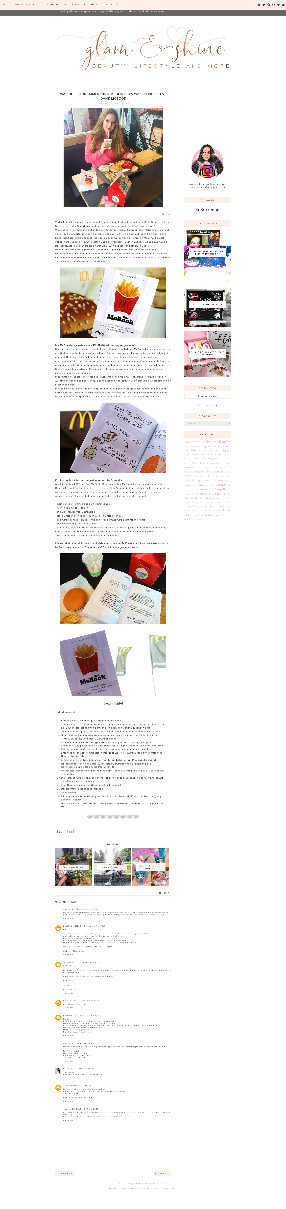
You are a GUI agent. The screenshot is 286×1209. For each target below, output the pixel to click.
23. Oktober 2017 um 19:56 (83, 1069)
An (64, 1086)
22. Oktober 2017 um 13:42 (85, 909)
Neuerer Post (64, 1173)
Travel (219, 506)
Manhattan (223, 484)
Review (199, 498)
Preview (189, 498)
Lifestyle (117, 88)
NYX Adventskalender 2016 (207, 304)
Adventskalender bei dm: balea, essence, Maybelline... (207, 252)
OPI (194, 493)
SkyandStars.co (170, 1188)
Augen (205, 446)
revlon (228, 515)
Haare (227, 467)
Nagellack (223, 489)
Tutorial (227, 506)
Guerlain (219, 467)
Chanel (217, 454)
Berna (66, 1069)
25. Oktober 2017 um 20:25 (85, 1109)
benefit (227, 510)
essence (207, 514)
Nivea (187, 493)
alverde (217, 510)
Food (107, 88)
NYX (211, 489)
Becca (211, 450)
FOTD (195, 462)
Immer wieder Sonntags (208, 471)
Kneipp (198, 476)
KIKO (188, 476)
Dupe (222, 458)
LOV (216, 476)
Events (75, 5)
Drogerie (212, 458)
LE (207, 475)
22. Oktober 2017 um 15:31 (93, 926)
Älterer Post (162, 1173)
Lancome (226, 476)
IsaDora (227, 472)
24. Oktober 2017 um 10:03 (80, 1086)
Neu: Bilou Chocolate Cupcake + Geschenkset (207, 353)
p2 (222, 515)
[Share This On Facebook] (160, 893)
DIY (197, 458)
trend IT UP (190, 519)
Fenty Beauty (217, 462)
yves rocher (203, 519)
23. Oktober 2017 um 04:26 (87, 1001)
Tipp (194, 506)
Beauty (203, 450)
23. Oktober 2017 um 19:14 (85, 1043)
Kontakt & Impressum (28, 5)
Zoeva (201, 510)
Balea (194, 450)
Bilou (217, 450)
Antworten (68, 918)
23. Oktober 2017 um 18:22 (86, 1015)
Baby (187, 450)
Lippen (199, 480)
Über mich (90, 5)
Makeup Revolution (206, 485)
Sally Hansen (207, 502)
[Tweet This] (165, 893)
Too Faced (203, 506)
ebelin (197, 515)
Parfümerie (214, 493)
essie (217, 515)
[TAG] (208, 510)
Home (6, 5)
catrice (188, 515)
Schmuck (219, 502)
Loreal (208, 480)
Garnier (188, 467)
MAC (221, 480)
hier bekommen (99, 488)
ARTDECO (196, 442)
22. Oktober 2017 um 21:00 (88, 962)
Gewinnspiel (203, 467)
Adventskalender (217, 441)
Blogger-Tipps (111, 5)
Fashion (204, 462)
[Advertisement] (209, 109)
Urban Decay (190, 510)
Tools (212, 506)
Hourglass (188, 472)
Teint (187, 506)
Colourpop (189, 459)
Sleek (228, 502)
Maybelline (202, 489)
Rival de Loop (213, 497)
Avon (213, 446)
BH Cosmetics (224, 446)
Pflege (227, 493)
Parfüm (201, 493)
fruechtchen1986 (71, 926)
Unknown (68, 1001)
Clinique (226, 454)
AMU (187, 442)
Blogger (161, 1183)
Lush (214, 480)
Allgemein (189, 446)
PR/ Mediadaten (56, 5)
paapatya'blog (96, 1074)
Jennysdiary (69, 962)
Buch (209, 454)
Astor (197, 446)
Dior (203, 458)
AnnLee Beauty (83, 1098)
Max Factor (190, 489)
